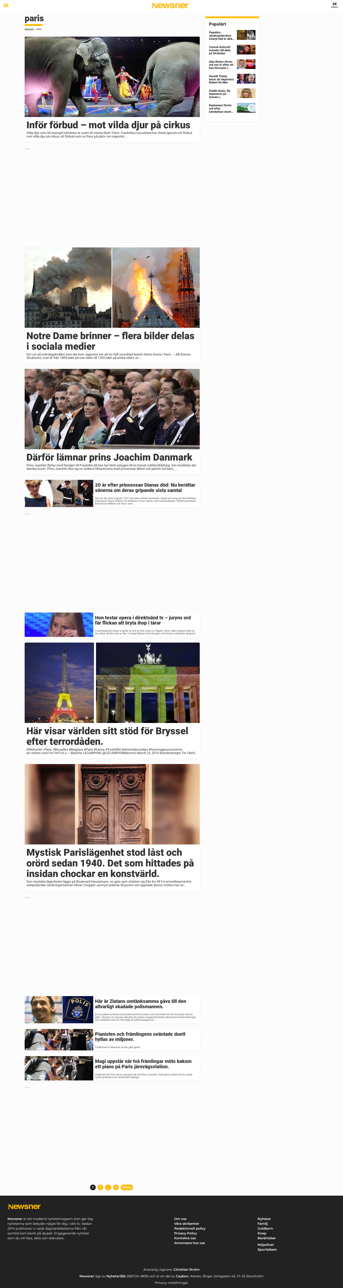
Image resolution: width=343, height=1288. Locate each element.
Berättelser (267, 1238)
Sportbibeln (267, 1250)
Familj (263, 1224)
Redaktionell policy (189, 1228)
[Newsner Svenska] (170, 5)
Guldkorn (265, 1228)
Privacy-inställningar (171, 1283)
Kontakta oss (185, 1238)
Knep (262, 1233)
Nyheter (264, 1219)
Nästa (127, 1187)
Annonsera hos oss (189, 1243)
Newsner (29, 29)
